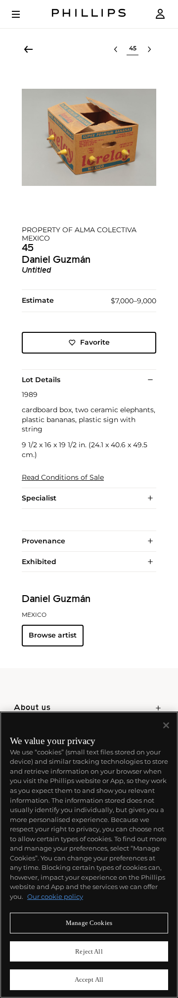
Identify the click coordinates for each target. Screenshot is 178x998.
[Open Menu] (23, 14)
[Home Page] (89, 14)
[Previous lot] (116, 49)
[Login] (160, 14)
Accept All (89, 979)
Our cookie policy (55, 896)
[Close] (166, 725)
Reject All (88, 951)
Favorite (95, 342)
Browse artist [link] (53, 635)
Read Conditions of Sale (63, 477)
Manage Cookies (89, 923)
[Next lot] (149, 49)
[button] (89, 137)
